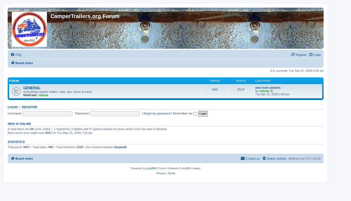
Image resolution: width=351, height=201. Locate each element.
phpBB (151, 168)
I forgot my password (156, 113)
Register (29, 107)
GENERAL (32, 88)
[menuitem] (15, 54)
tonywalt (120, 147)
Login (13, 107)
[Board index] (29, 28)
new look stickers (268, 87)
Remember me (183, 113)
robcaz (44, 95)
